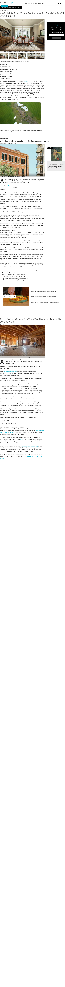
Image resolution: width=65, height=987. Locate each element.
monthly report (9, 186)
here (4, 132)
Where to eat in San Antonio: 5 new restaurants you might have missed (45, 302)
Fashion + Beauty (34, 3)
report (22, 439)
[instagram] (62, 3)
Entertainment (36, 1)
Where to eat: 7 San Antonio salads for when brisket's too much (43, 296)
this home (26, 81)
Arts (50, 1)
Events (39, 3)
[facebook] (58, 3)
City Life (30, 1)
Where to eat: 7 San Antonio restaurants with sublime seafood (43, 291)
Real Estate (46, 1)
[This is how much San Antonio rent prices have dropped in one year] (22, 160)
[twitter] (60, 3)
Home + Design (27, 3)
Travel (41, 1)
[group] (4, 56)
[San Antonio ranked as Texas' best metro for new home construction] (22, 341)
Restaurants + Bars (24, 1)
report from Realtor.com (10, 371)
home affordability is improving (29, 446)
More (43, 3)
